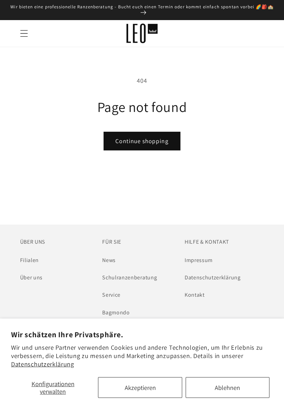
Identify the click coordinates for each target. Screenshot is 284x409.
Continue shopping (142, 141)
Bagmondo (116, 312)
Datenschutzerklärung (42, 364)
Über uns (31, 277)
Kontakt (195, 294)
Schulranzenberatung (129, 277)
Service (111, 294)
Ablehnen (227, 387)
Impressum (199, 260)
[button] (24, 33)
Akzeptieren (140, 387)
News (109, 260)
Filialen (29, 260)
